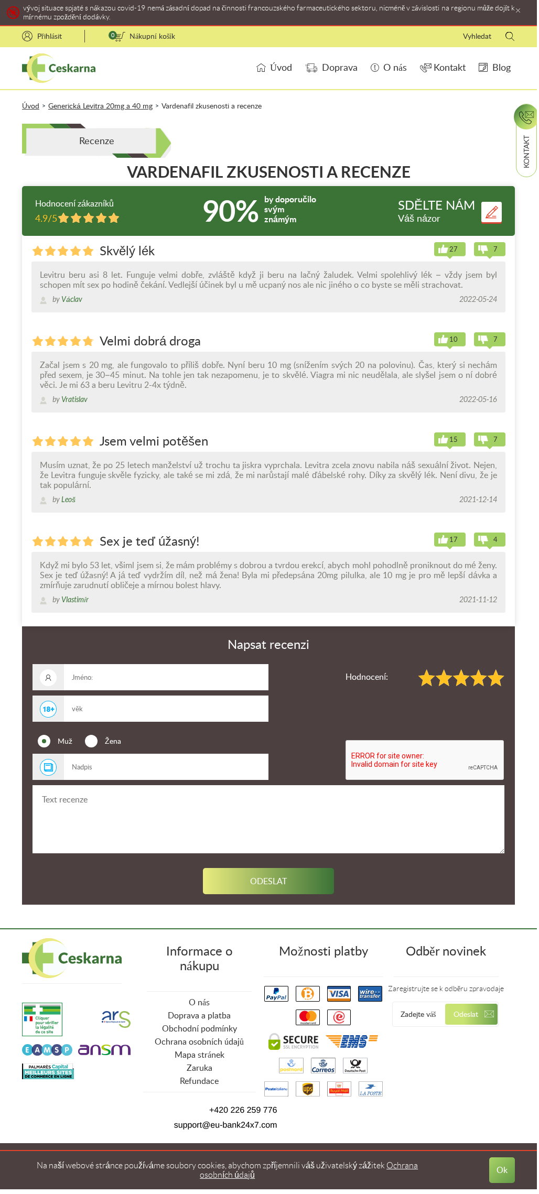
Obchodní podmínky (199, 1029)
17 (453, 540)
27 (453, 249)
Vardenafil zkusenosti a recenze (211, 106)
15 (453, 439)
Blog (501, 67)
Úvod (281, 67)
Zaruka (199, 1068)
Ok (502, 1170)
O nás (395, 67)
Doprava (340, 67)
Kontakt (450, 67)
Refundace (199, 1081)
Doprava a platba (199, 1016)
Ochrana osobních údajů (199, 1042)
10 (453, 339)
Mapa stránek (199, 1055)
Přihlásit (49, 36)
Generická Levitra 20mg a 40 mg (100, 106)
